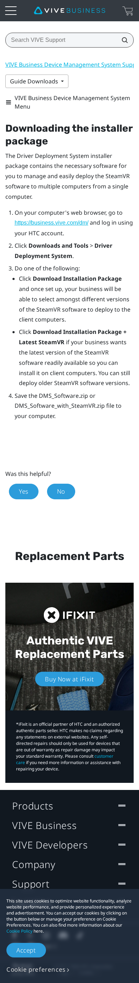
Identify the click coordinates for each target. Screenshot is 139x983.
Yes (24, 491)
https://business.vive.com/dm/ (51, 223)
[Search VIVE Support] (122, 40)
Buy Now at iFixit (69, 679)
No (61, 491)
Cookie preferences (36, 969)
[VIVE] (69, 10)
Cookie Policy (19, 931)
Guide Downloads (35, 81)
